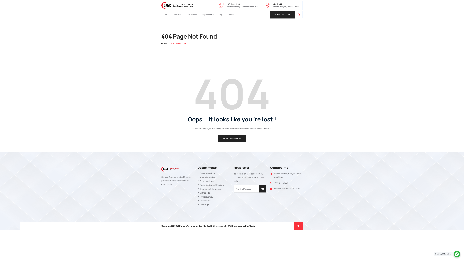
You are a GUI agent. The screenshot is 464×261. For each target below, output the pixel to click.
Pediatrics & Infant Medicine (212, 185)
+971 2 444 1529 (281, 182)
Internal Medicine (207, 177)
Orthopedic (205, 193)
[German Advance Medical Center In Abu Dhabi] (177, 5)
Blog (220, 15)
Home (166, 15)
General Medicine (207, 173)
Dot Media (250, 226)
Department (207, 15)
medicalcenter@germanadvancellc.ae (242, 7)
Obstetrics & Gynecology (211, 189)
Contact (231, 15)
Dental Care (205, 200)
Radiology (204, 204)
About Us (177, 15)
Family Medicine (207, 181)
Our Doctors (192, 15)
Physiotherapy (206, 197)
